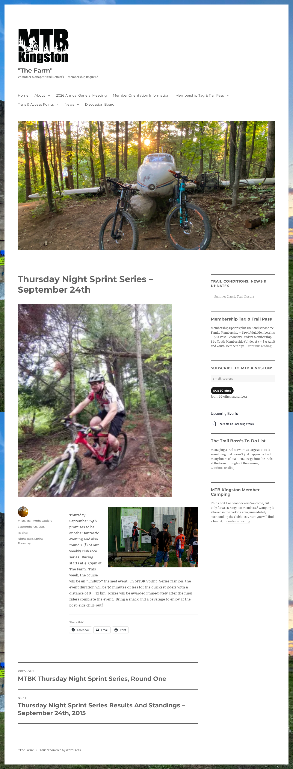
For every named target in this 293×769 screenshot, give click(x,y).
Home (23, 95)
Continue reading (260, 346)
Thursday (24, 543)
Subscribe (222, 390)
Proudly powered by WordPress (59, 750)
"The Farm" (35, 70)
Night (22, 538)
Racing (23, 532)
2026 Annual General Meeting (81, 95)
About (40, 95)
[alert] (243, 423)
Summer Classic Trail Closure (234, 296)
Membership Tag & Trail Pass (199, 95)
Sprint (38, 538)
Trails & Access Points (36, 104)
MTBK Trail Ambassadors (35, 520)
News (69, 104)
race (30, 538)
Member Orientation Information (141, 95)
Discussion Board (100, 104)
